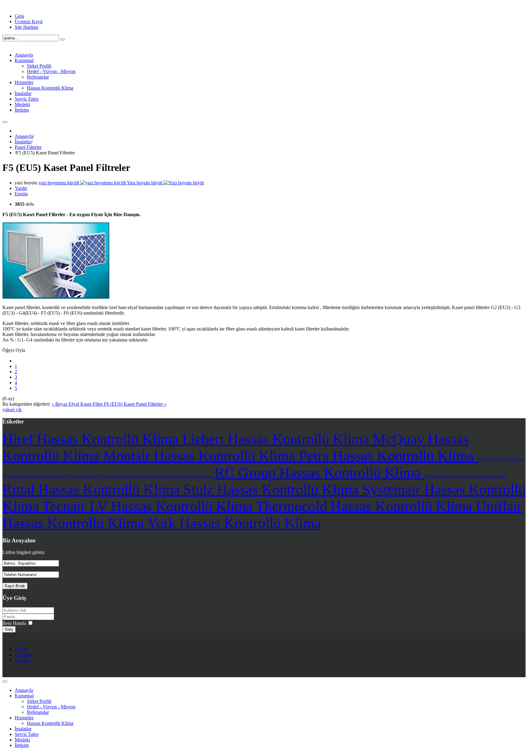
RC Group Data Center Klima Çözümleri (32, 476)
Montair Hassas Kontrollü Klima (201, 456)
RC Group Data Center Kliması (500, 459)
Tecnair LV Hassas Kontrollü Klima (149, 506)
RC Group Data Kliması (80, 476)
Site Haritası (26, 27)
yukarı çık (12, 409)
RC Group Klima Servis (488, 476)
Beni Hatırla (14, 623)
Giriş (19, 16)
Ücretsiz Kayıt (28, 21)
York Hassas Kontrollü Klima (234, 523)
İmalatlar (23, 141)
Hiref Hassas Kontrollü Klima (92, 439)
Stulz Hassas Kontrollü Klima (272, 489)
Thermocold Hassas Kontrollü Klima (366, 506)
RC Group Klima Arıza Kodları (447, 476)
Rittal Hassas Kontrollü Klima (92, 489)
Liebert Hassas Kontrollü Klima (277, 439)
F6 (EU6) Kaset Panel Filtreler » (135, 404)
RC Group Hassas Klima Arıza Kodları (127, 476)
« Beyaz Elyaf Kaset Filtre (78, 404)
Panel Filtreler (28, 147)
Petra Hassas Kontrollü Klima (388, 456)
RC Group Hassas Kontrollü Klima (319, 472)
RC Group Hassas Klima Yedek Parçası (185, 476)
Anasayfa (24, 136)
